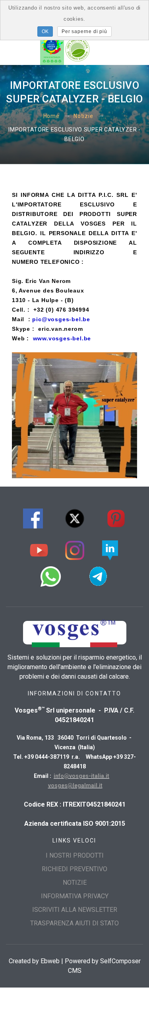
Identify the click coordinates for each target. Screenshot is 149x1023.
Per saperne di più (84, 31)
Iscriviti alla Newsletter (74, 909)
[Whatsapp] (51, 575)
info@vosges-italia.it (81, 776)
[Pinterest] (116, 517)
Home (51, 116)
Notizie (83, 116)
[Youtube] (39, 549)
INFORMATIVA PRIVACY (74, 896)
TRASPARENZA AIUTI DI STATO (74, 923)
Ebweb (50, 961)
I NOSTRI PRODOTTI (75, 855)
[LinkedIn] (110, 549)
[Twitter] (75, 517)
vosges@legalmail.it (75, 785)
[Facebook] (33, 517)
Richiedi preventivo (74, 869)
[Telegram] (98, 575)
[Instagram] (75, 549)
